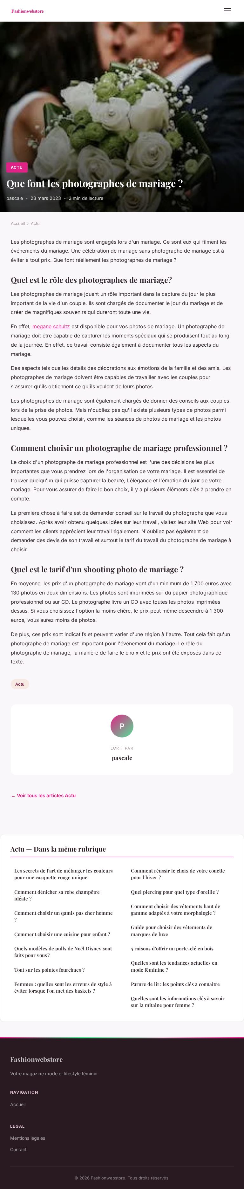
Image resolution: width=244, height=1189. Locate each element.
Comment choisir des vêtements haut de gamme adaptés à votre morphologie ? (175, 909)
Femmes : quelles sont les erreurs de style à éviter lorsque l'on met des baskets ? (63, 987)
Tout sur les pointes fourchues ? (49, 970)
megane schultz (51, 326)
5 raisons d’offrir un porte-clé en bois (172, 948)
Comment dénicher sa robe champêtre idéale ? (57, 895)
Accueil (18, 223)
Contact (18, 1149)
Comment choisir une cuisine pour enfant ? (62, 934)
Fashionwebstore (36, 1059)
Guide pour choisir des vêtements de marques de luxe (171, 930)
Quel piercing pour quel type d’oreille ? (175, 892)
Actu (17, 167)
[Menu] (227, 11)
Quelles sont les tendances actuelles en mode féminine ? (174, 966)
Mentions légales (27, 1138)
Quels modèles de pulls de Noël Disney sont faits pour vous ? (63, 951)
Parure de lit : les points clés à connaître (175, 984)
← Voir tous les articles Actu (43, 795)
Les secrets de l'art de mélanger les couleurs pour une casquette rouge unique (63, 873)
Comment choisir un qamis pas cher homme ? (63, 916)
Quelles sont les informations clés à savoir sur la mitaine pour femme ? (178, 1001)
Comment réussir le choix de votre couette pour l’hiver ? (178, 873)
